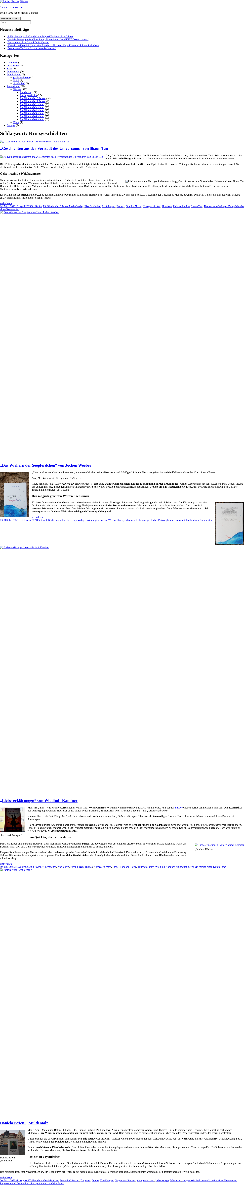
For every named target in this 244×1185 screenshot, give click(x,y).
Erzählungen (108, 206)
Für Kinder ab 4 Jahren (32, 110)
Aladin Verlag (76, 206)
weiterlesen (6, 203)
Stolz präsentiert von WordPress (47, 1183)
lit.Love (178, 807)
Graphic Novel (133, 206)
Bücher (17, 89)
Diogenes (85, 1180)
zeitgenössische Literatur (195, 1180)
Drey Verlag (78, 520)
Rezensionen (13, 86)
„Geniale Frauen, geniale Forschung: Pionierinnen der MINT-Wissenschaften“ (47, 39)
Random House (128, 866)
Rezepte (11, 125)
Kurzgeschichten (151, 206)
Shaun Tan (196, 206)
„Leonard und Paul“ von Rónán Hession (28, 42)
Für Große (25, 92)
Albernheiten (49, 866)
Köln (9, 68)
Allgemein (12, 62)
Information (13, 65)
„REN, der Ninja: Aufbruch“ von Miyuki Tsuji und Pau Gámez (40, 36)
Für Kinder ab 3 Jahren (32, 107)
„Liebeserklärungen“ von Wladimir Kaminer (39, 800)
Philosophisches (181, 206)
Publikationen (14, 74)
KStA (16, 80)
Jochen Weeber (108, 520)
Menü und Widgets (10, 18)
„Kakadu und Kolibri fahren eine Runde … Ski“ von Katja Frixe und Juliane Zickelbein (53, 45)
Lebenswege (143, 520)
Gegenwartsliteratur (125, 1180)
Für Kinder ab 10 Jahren (32, 98)
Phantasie (167, 206)
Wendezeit (175, 1180)
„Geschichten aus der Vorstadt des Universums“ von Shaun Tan (54, 148)
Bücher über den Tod (59, 520)
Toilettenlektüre (146, 866)
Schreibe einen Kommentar (197, 520)
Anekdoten (63, 866)
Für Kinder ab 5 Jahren (32, 113)
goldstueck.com (21, 77)
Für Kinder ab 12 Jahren (32, 101)
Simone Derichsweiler (11, 7)
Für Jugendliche (28, 95)
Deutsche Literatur (69, 1180)
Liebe (154, 520)
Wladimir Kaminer (165, 866)
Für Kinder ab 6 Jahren (32, 116)
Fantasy (120, 206)
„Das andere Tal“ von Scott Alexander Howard (31, 48)
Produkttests (13, 71)
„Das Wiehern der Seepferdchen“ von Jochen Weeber (45, 465)
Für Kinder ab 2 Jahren (32, 104)
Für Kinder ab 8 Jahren (32, 119)
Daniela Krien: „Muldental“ (24, 1123)
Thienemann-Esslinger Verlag (219, 206)
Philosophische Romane (170, 520)
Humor (88, 866)
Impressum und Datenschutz (15, 1183)
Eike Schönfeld (92, 206)
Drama (95, 1180)
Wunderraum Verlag (186, 866)
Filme (16, 122)
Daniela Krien (51, 1180)
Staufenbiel (19, 83)
